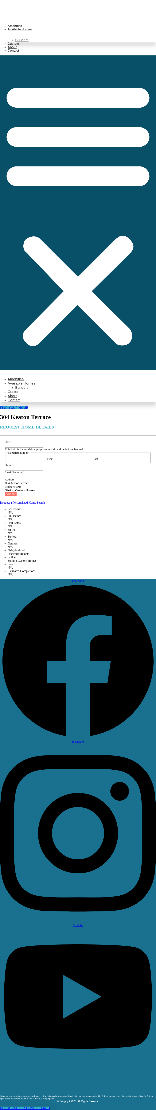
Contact (13, 50)
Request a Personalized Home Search (22, 502)
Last (95, 459)
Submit (10, 494)
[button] (78, 212)
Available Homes (20, 29)
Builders (22, 40)
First (50, 459)
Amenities (15, 26)
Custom (13, 43)
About (12, 47)
